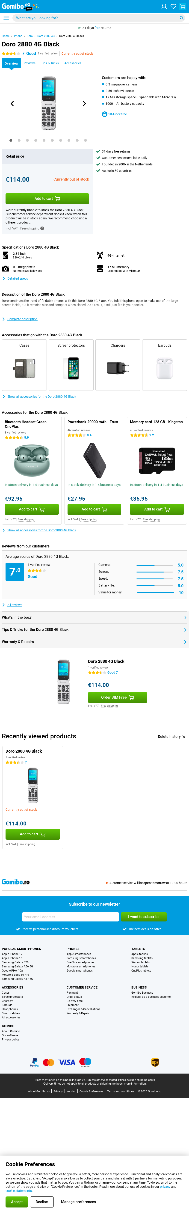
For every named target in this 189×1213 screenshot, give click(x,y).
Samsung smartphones (81, 958)
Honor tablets (139, 966)
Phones (73, 949)
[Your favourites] (173, 6)
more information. (135, 1083)
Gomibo (8, 1026)
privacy (165, 1186)
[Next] (84, 103)
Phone (18, 36)
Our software (10, 1035)
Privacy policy (10, 1039)
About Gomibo (11, 1031)
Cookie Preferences (91, 1091)
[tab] (10, 140)
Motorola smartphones (81, 966)
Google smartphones (80, 970)
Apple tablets (139, 954)
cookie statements (19, 1191)
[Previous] (12, 103)
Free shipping (26, 519)
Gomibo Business (142, 992)
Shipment (73, 1005)
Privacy (58, 1091)
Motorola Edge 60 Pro (15, 974)
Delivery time (75, 1001)
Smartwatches (11, 1013)
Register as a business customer (151, 996)
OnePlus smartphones (80, 962)
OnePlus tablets (141, 970)
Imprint (71, 1091)
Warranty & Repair (78, 1013)
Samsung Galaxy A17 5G (17, 979)
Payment (72, 992)
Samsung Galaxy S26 (15, 962)
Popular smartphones (21, 949)
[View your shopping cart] (182, 6)
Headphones (10, 1009)
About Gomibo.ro (39, 1091)
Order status (74, 996)
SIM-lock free (117, 114)
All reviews (14, 605)
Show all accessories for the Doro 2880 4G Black (41, 396)
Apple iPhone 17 (12, 954)
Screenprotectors (12, 996)
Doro (30, 36)
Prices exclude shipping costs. (137, 1080)
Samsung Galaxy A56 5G (17, 966)
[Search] (181, 18)
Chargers (7, 1001)
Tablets (138, 949)
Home (5, 36)
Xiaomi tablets (140, 962)
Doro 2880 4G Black (71, 36)
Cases (5, 992)
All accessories (11, 1017)
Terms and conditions (120, 1091)
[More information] (42, 228)
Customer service (82, 987)
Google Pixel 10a (12, 970)
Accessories (12, 987)
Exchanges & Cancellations (83, 1009)
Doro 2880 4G (46, 36)
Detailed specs (17, 278)
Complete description (22, 319)
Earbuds (7, 1005)
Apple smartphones (79, 954)
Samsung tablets (142, 958)
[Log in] (164, 6)
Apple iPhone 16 (12, 958)
